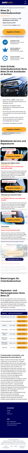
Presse (8, 412)
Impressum (9, 414)
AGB (12, 446)
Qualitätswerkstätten (12, 425)
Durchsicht (5, 227)
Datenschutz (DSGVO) (22, 447)
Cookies (15, 446)
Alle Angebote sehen (13, 259)
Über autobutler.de (11, 421)
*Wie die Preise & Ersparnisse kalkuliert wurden (12, 36)
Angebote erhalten (22, 316)
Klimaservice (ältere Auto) (10, 163)
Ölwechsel (4, 260)
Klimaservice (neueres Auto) (11, 195)
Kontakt (9, 410)
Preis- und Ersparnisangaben (14, 423)
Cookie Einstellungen (6, 447)
